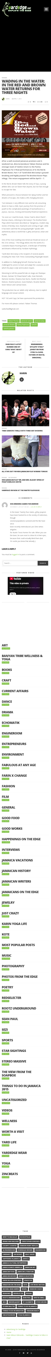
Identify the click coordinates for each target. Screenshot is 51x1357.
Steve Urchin (41, 1302)
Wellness (9, 1121)
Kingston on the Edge (12, 1285)
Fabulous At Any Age (19, 765)
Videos (7, 1110)
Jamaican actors (26, 321)
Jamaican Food (9, 1272)
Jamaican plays (40, 321)
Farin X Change (14, 775)
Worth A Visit (13, 1131)
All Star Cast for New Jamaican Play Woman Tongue (24, 471)
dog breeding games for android (24, 504)
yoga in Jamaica (24, 1315)
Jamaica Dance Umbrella (12, 1267)
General (8, 807)
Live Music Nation (37, 1285)
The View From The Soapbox (16, 1073)
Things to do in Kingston (13, 1311)
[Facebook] (19, 1353)
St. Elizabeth (28, 1302)
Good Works (12, 828)
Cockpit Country (10, 1246)
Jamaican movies (9, 1276)
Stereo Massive (14, 1061)
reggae (29, 1293)
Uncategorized (14, 1100)
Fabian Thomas (13, 321)
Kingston (28, 1280)
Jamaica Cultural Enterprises (15, 1263)
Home (9, 1332)
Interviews (12, 477)
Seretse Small (39, 1298)
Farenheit (7, 1254)
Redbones (7, 1293)
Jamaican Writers (16, 881)
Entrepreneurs (14, 744)
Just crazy (10, 913)
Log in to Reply (36, 507)
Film (5, 796)
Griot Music (30, 1254)
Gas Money (18, 1254)
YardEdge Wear (14, 1153)
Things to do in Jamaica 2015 (21, 1087)
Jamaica (26, 1259)
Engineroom (12, 733)
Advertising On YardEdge (16, 1329)
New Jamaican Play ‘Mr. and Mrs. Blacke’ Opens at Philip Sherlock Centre (23, 481)
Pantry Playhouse (23, 325)
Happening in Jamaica (11, 1259)
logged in (15, 554)
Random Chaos (36, 1289)
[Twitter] (27, 1353)
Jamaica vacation (26, 1276)
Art (5, 645)
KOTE (5, 934)
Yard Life (9, 1142)
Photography (13, 966)
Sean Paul (10, 1019)
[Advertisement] (25, 43)
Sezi (5, 1029)
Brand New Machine (11, 1241)
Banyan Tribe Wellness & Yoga (22, 657)
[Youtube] (31, 1353)
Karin (7, 99)
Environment (13, 754)
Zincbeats (10, 1174)
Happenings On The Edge (21, 839)
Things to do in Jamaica (27, 1306)
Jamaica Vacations (17, 860)
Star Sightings (14, 1050)
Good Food (10, 818)
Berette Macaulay (10, 1237)
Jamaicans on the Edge (20, 892)
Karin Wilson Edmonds (12, 1280)
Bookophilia (25, 1237)
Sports (7, 1040)
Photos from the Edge (19, 976)
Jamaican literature (25, 1272)
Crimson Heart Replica (29, 1246)
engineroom (40, 1250)
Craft (6, 680)
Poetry (7, 987)
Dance (7, 701)
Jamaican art (30, 1267)
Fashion (8, 786)
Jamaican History (16, 871)
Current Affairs (15, 691)
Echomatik (10, 722)
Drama (4, 78)
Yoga (6, 1163)
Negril (24, 1289)
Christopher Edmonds (31, 1241)
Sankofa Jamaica (8, 329)
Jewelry (8, 902)
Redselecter (11, 998)
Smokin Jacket (14, 1302)
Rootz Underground (19, 1008)
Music (6, 955)
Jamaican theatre (9, 325)
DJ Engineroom (9, 1250)
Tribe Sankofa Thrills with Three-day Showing (22, 431)
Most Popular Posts (18, 945)
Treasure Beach (32, 1311)
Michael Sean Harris (11, 1289)
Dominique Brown (25, 1250)
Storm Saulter (9, 1306)
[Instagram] (23, 1353)
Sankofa (34, 325)
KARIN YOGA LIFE (14, 924)
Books (7, 669)
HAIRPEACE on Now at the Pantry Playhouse (20, 490)
